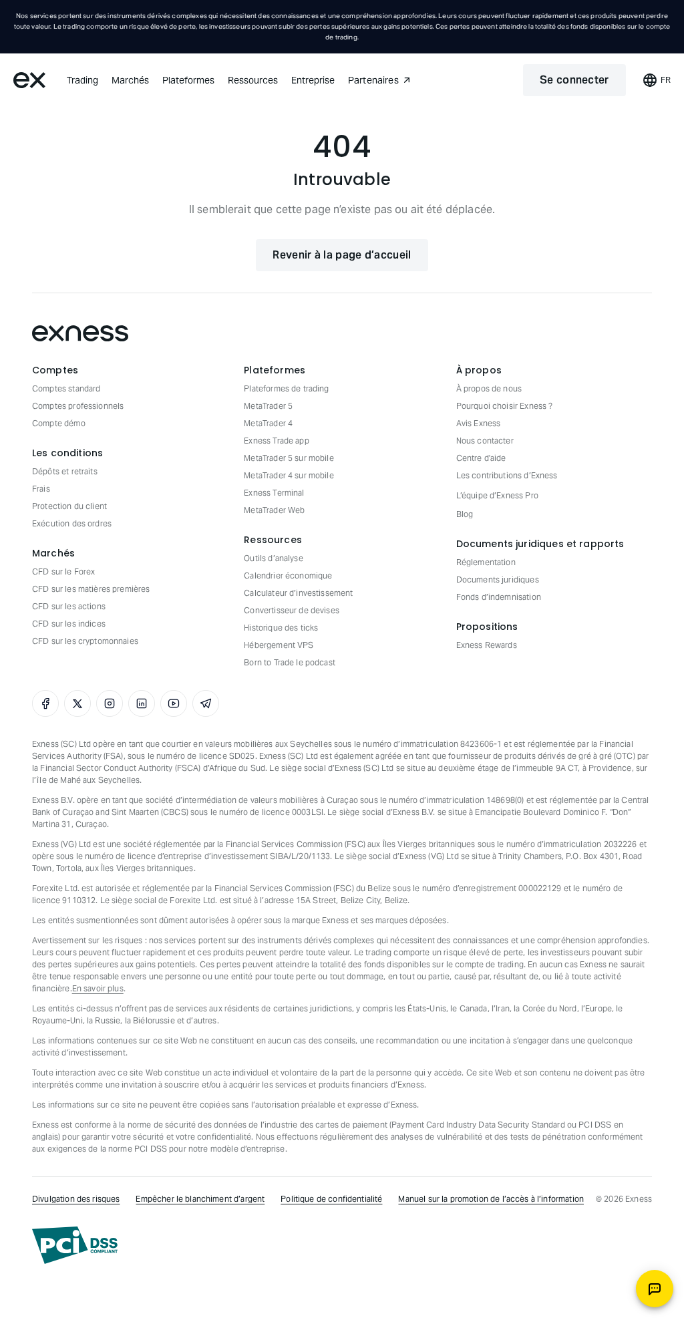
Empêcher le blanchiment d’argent (200, 1199)
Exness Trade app (276, 441)
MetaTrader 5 (268, 406)
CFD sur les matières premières (91, 589)
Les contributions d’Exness (507, 475)
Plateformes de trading (286, 388)
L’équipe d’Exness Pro (497, 495)
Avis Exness (478, 423)
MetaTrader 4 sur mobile (288, 475)
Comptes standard (66, 388)
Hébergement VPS (278, 645)
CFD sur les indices (69, 624)
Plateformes (188, 80)
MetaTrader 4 (268, 423)
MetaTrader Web (274, 510)
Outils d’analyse (273, 558)
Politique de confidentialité (331, 1199)
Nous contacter (485, 441)
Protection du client (69, 506)
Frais (41, 489)
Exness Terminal (274, 493)
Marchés (130, 80)
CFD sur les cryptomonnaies (85, 641)
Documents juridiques (497, 579)
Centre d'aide (481, 458)
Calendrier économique (288, 575)
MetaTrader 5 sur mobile (288, 458)
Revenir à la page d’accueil (342, 255)
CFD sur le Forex (63, 571)
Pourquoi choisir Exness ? (504, 406)
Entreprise (313, 80)
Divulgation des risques (76, 1199)
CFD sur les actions (69, 606)
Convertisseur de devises (291, 610)
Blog (465, 514)
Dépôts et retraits (65, 471)
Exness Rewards (486, 645)
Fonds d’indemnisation (498, 597)
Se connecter (574, 80)
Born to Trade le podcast (289, 662)
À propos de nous (489, 388)
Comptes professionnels (78, 406)
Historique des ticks (281, 628)
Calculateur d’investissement (298, 593)
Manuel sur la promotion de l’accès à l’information (491, 1199)
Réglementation (486, 562)
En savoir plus (98, 988)
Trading (82, 80)
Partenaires (373, 80)
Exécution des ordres (72, 523)
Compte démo (59, 423)
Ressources (253, 80)
